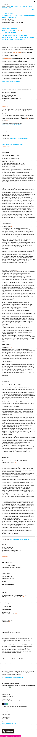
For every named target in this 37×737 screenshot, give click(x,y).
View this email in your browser (9, 28)
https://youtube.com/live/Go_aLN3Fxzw (11, 124)
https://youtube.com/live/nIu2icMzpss (11, 81)
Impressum (7, 736)
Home (3, 6)
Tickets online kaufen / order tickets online (12, 144)
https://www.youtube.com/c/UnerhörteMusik (12, 677)
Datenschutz (18, 736)
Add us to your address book (9, 723)
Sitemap (12, 736)
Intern (33, 9)
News (8, 6)
